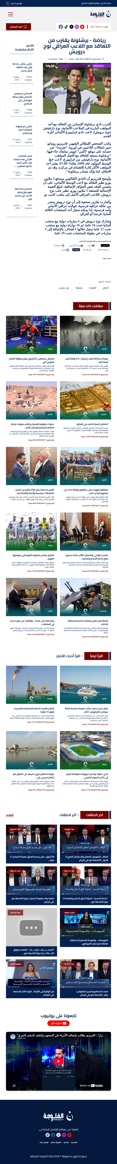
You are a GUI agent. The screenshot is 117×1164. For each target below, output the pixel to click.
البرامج (66, 1142)
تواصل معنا (44, 1142)
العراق (106, 288)
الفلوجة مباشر (56, 1142)
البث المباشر (16, 27)
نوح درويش (64, 288)
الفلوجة (92, 288)
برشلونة (78, 288)
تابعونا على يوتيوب (58, 1015)
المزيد (9, 815)
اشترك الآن (56, 1023)
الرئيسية (74, 1142)
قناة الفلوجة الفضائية (41, 1156)
